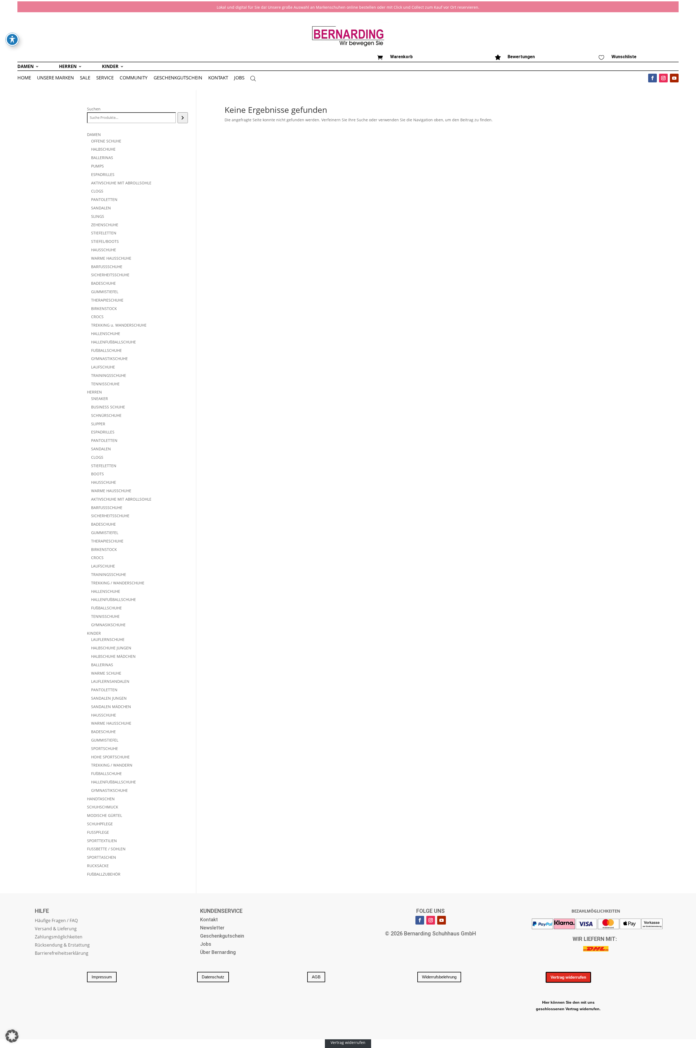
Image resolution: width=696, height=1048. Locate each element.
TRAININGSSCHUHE (108, 375)
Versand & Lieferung (56, 929)
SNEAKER (99, 398)
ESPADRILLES (102, 174)
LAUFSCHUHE (103, 367)
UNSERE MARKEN (55, 78)
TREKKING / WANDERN (111, 765)
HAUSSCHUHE (103, 249)
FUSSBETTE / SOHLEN (106, 848)
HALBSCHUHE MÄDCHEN (113, 656)
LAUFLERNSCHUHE (108, 639)
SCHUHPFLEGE (100, 823)
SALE (85, 78)
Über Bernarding (218, 952)
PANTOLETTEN (104, 199)
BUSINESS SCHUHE (108, 407)
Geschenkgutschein (222, 936)
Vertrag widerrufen (568, 977)
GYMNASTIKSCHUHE (109, 358)
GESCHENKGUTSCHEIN (178, 78)
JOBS (239, 78)
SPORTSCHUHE (104, 748)
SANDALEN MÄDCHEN (111, 706)
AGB (316, 977)
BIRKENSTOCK (104, 308)
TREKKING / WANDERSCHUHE (117, 582)
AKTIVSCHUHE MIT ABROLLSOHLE (121, 182)
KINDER (110, 66)
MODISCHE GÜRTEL (104, 815)
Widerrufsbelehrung (439, 977)
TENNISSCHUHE (105, 383)
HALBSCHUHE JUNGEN (111, 647)
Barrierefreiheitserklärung (61, 953)
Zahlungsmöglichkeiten (58, 937)
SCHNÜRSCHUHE (106, 415)
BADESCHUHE (103, 283)
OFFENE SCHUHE (106, 141)
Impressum (102, 977)
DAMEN (25, 66)
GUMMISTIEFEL (104, 291)
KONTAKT (218, 78)
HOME (24, 78)
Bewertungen (521, 56)
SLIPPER (98, 423)
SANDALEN (101, 207)
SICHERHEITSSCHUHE (110, 274)
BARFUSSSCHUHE (106, 266)
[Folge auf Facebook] (652, 78)
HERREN (68, 66)
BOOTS (97, 473)
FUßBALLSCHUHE (106, 350)
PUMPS (97, 166)
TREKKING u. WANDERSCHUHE (119, 325)
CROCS (97, 316)
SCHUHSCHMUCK (102, 807)
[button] (12, 1036)
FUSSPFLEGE (98, 832)
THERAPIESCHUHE (107, 300)
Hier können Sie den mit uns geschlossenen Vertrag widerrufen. (568, 1005)
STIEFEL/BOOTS (105, 241)
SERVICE (105, 78)
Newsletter (212, 928)
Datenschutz (213, 977)
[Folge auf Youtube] (674, 78)
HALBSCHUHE (103, 149)
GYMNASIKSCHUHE (108, 624)
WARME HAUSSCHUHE (111, 258)
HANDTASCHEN (101, 798)
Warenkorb (401, 56)
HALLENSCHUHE (105, 333)
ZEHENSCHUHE (104, 224)
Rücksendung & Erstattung (62, 945)
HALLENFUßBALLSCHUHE (113, 342)
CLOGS (97, 191)
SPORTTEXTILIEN (102, 840)
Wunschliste (623, 56)
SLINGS (97, 216)
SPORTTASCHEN (101, 857)
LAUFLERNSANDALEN (110, 681)
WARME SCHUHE (106, 673)
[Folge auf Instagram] (663, 78)
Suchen (94, 108)
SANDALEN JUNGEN (109, 698)
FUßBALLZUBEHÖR (103, 874)
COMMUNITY (134, 78)
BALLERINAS (102, 157)
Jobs (205, 944)
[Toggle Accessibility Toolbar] (12, 39)
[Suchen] (183, 117)
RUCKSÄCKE (98, 865)
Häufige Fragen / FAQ (56, 921)
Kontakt (209, 920)
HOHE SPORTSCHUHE (110, 756)
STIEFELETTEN (103, 232)
